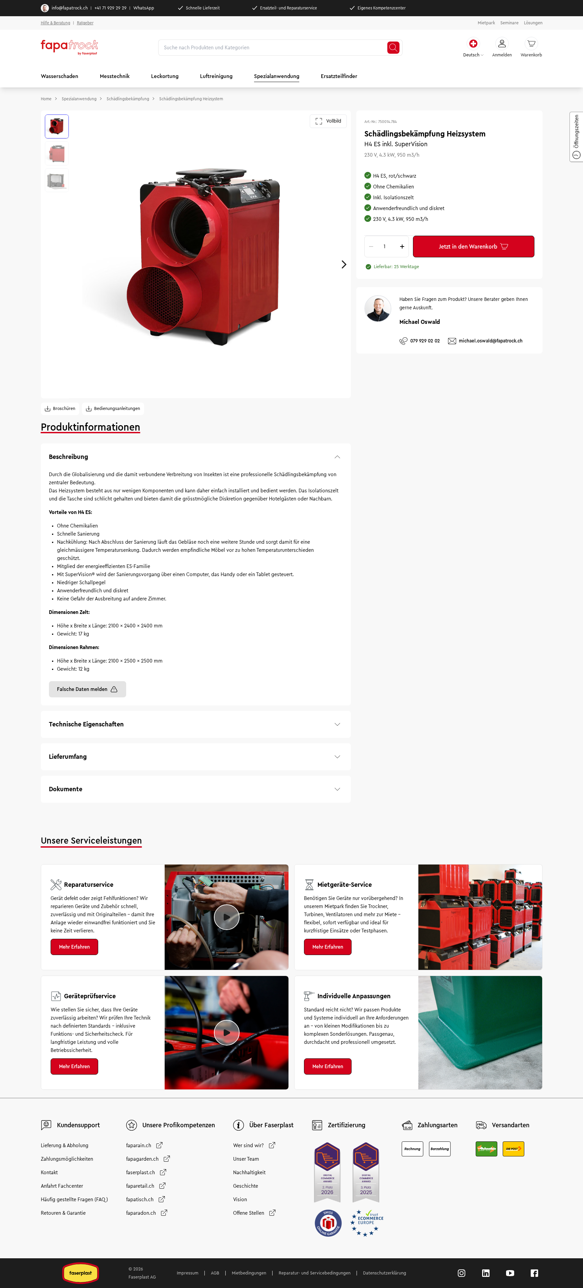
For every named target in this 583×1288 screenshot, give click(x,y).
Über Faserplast (271, 1125)
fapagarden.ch (142, 1159)
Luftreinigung (216, 76)
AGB (215, 1273)
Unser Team (246, 1159)
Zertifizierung (346, 1125)
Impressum (187, 1273)
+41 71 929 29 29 (110, 8)
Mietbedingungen (249, 1273)
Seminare (509, 23)
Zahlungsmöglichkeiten (67, 1159)
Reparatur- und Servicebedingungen (315, 1273)
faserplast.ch (140, 1172)
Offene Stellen (248, 1213)
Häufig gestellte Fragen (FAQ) (74, 1199)
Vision (240, 1199)
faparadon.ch (141, 1213)
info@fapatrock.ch (70, 8)
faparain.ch (138, 1145)
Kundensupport (78, 1125)
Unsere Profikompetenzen (178, 1125)
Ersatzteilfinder (339, 76)
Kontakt (49, 1172)
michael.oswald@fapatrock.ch (491, 340)
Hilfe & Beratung (55, 23)
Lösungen (533, 23)
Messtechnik (115, 76)
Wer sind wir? (248, 1145)
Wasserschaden (59, 76)
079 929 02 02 (425, 340)
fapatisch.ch (140, 1199)
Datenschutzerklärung (384, 1273)
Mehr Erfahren (74, 947)
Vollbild (333, 121)
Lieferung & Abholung (64, 1145)
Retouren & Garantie (63, 1213)
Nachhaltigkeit (249, 1172)
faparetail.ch (140, 1186)
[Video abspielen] (227, 917)
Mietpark (486, 23)
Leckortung (164, 76)
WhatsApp (143, 8)
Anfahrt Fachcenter (62, 1186)
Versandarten (510, 1125)
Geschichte (245, 1186)
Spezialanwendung (276, 76)
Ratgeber (85, 23)
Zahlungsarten (437, 1125)
